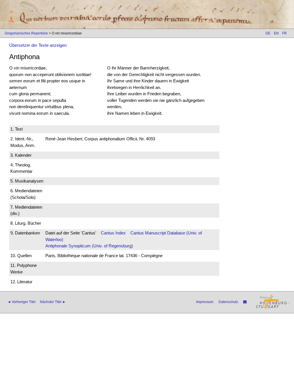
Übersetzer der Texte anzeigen (38, 45)
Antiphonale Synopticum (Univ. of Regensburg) (89, 245)
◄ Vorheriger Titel (21, 302)
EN (276, 33)
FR (284, 33)
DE (268, 33)
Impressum (204, 302)
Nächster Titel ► (53, 302)
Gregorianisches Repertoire (26, 33)
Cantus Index (113, 232)
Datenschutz (228, 302)
